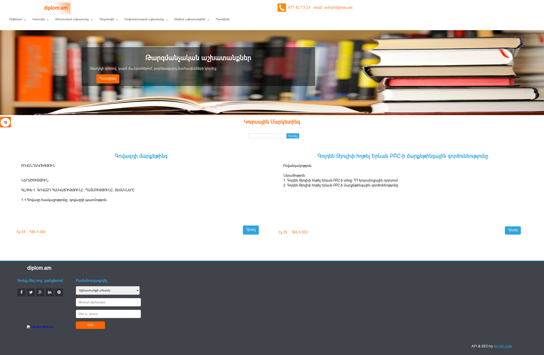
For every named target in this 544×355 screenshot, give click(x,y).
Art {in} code (503, 346)
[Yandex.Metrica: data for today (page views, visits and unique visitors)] (40, 327)
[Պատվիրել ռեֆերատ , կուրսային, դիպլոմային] (5, 122)
